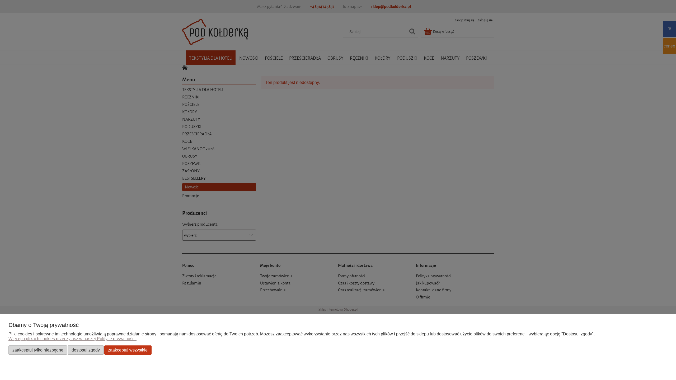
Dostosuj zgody (86, 350)
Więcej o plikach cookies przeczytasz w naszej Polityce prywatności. (72, 338)
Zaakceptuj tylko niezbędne (37, 350)
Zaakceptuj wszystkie (128, 350)
